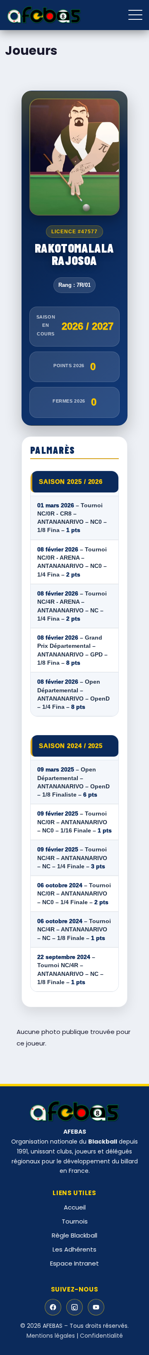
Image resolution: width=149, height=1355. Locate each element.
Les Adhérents (74, 1249)
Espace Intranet (74, 1263)
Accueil (75, 1207)
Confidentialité (101, 1336)
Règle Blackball (74, 1235)
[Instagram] (74, 1307)
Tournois (75, 1221)
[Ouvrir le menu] (135, 15)
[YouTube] (96, 1307)
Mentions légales (50, 1336)
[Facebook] (53, 1307)
